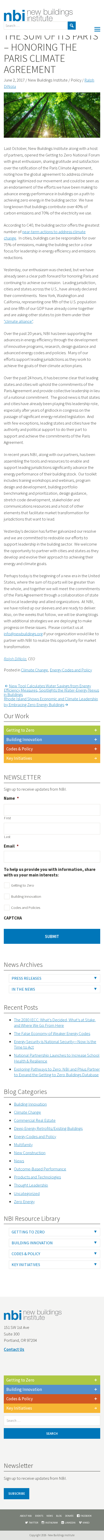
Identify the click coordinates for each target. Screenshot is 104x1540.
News (19, 1161)
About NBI (26, 1515)
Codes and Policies (25, 907)
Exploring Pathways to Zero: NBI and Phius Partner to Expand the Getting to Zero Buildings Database (57, 1071)
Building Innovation (24, 739)
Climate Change (34, 670)
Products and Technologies (37, 1177)
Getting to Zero (20, 730)
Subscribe (16, 1493)
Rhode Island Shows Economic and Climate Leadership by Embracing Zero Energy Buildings (51, 701)
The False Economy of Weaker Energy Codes (52, 1033)
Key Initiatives (19, 758)
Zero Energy (24, 1201)
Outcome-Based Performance (40, 1169)
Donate (69, 1515)
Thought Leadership (31, 1185)
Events (39, 1515)
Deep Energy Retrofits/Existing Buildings (48, 1128)
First (7, 818)
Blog (59, 1515)
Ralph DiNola (15, 659)
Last (7, 837)
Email (11, 846)
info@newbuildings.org (23, 633)
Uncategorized (27, 1193)
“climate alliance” (18, 321)
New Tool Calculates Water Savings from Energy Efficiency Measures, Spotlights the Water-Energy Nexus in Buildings (51, 690)
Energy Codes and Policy (71, 670)
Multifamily (23, 1144)
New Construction (29, 1152)
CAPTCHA (13, 918)
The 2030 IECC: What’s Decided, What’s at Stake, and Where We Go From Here (55, 1022)
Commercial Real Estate (35, 1120)
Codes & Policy (19, 749)
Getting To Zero (28, 1231)
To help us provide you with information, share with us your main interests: (49, 872)
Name (11, 798)
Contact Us (14, 1349)
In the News (23, 989)
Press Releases (26, 978)
